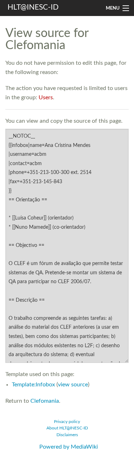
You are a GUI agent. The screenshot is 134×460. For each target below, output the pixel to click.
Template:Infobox (33, 384)
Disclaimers (67, 435)
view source (73, 384)
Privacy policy (67, 422)
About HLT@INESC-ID (67, 428)
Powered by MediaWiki (68, 447)
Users (46, 97)
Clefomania (44, 401)
